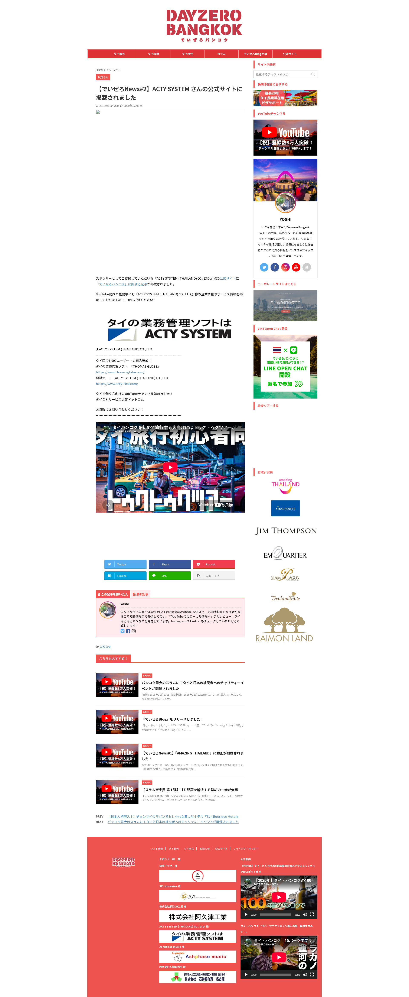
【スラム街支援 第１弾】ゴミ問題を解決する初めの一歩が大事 (191, 789)
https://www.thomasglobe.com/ (120, 372)
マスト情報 (156, 848)
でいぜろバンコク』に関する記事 (123, 284)
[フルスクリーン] (312, 914)
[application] (279, 897)
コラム (221, 54)
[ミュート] (305, 914)
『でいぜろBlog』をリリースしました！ (173, 719)
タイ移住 (187, 54)
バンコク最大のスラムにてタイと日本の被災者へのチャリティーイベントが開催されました (173, 821)
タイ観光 (119, 54)
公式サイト (290, 54)
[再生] (246, 914)
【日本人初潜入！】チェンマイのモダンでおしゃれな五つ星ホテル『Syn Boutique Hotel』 (174, 816)
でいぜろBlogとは (255, 54)
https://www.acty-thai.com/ (117, 383)
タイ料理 (153, 54)
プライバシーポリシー (246, 848)
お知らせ (105, 646)
